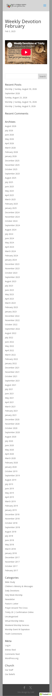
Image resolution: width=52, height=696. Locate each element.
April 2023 (9, 298)
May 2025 (9, 191)
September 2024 (12, 225)
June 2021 (9, 393)
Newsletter (10, 599)
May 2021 (9, 398)
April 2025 (9, 195)
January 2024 (11, 259)
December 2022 (12, 316)
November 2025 (12, 165)
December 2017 (12, 557)
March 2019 (10, 501)
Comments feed (12, 654)
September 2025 (12, 173)
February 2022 (11, 359)
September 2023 (12, 277)
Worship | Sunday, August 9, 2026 (20, 106)
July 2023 (9, 285)
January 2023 (11, 311)
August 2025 (10, 177)
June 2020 (9, 445)
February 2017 (11, 570)
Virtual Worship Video (14, 621)
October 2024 (11, 221)
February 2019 (11, 505)
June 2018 (9, 540)
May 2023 (9, 294)
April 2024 (9, 247)
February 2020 (11, 462)
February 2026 (11, 152)
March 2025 (10, 199)
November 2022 (12, 320)
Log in (8, 645)
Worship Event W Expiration (17, 629)
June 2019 (9, 488)
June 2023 (9, 290)
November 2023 (12, 268)
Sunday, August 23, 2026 (16, 97)
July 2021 (9, 389)
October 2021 (11, 376)
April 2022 (9, 350)
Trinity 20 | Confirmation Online (19, 612)
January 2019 (11, 510)
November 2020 (12, 423)
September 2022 (12, 328)
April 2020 (9, 454)
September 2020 (12, 432)
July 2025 (9, 182)
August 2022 (10, 333)
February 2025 (11, 203)
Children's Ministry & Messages (19, 586)
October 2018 (11, 523)
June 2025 (9, 186)
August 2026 (10, 126)
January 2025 (11, 208)
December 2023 (12, 264)
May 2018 (9, 544)
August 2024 (10, 229)
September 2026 (12, 93)
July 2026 (9, 130)
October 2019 (11, 471)
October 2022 (11, 324)
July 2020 (9, 441)
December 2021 (12, 367)
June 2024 (9, 238)
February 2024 (11, 255)
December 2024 (12, 212)
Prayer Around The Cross (16, 607)
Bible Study (10, 582)
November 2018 (12, 518)
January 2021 (11, 415)
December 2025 (12, 160)
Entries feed (10, 649)
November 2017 (12, 561)
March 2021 (10, 406)
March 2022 (10, 354)
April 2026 (9, 143)
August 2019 (10, 479)
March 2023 (10, 303)
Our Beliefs (10, 674)
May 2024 (9, 242)
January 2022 (11, 363)
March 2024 (10, 251)
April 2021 (9, 402)
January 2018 (11, 553)
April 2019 (9, 497)
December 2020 (12, 419)
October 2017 (11, 566)
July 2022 (9, 337)
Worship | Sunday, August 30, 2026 (21, 89)
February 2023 (11, 307)
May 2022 (9, 346)
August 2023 (10, 281)
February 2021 (11, 410)
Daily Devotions (12, 590)
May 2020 (9, 449)
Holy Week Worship (13, 595)
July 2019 (9, 484)
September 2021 (12, 380)
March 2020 (10, 458)
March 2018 (10, 549)
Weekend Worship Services (17, 625)
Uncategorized (11, 616)
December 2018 (12, 514)
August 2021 (10, 385)
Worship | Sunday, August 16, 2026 (21, 102)
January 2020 (11, 467)
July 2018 (9, 536)
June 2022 (9, 342)
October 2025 (11, 169)
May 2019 (9, 493)
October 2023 (11, 272)
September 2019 (12, 475)
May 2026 (9, 139)
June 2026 (9, 134)
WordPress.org (11, 658)
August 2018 (10, 531)
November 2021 (12, 372)
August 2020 (10, 436)
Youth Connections (13, 633)
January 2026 (11, 156)
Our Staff (9, 670)
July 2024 (9, 234)
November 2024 (12, 216)
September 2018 (12, 527)
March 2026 (10, 147)
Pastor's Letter (11, 603)
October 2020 (11, 428)
